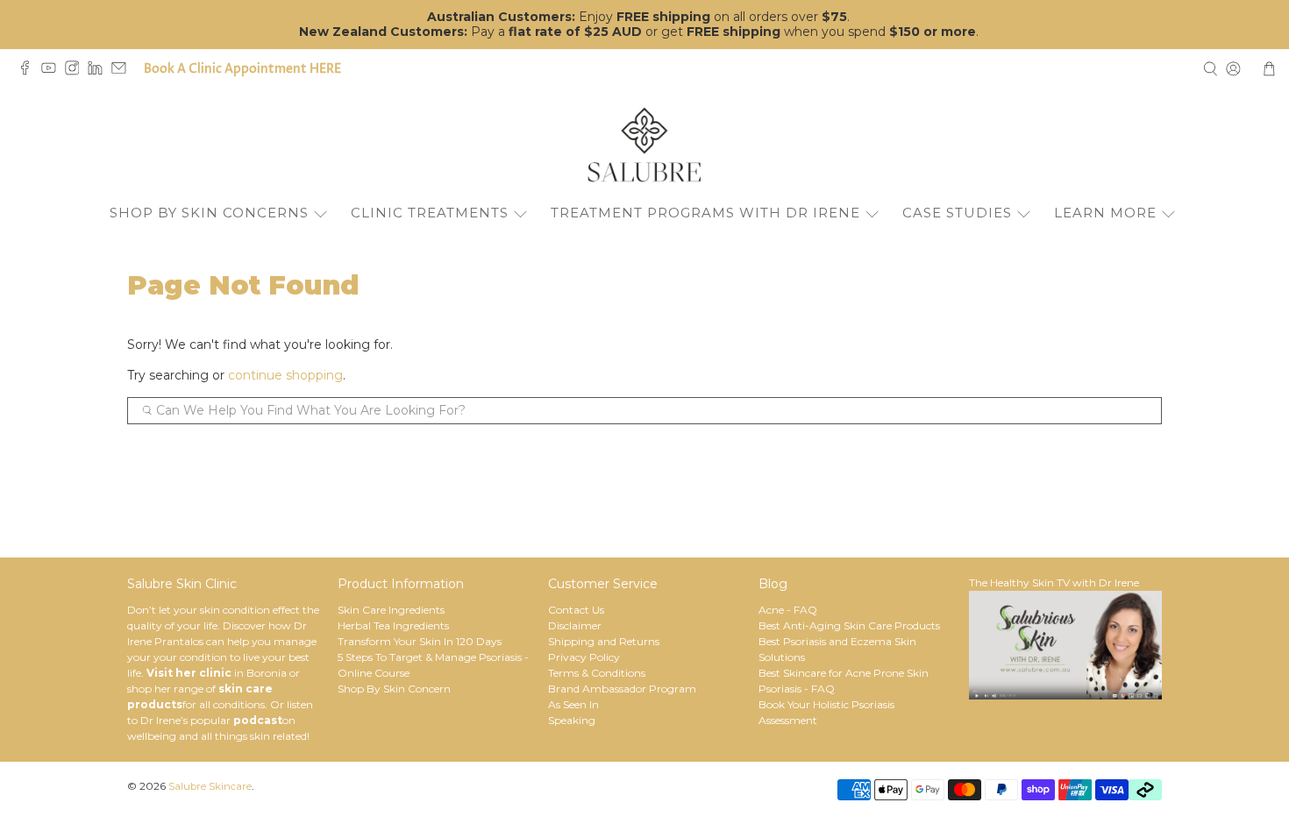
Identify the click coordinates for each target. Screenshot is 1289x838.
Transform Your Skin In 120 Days (420, 641)
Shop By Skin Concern (394, 688)
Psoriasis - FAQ (796, 688)
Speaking (571, 720)
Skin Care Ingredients (391, 609)
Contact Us (576, 609)
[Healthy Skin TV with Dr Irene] (1065, 695)
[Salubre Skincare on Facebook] (29, 71)
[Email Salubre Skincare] (123, 71)
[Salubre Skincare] (644, 145)
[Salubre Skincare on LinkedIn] (99, 71)
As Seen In (573, 704)
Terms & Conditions (596, 672)
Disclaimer (575, 625)
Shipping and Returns (603, 641)
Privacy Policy (584, 657)
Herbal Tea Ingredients (393, 625)
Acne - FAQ (787, 609)
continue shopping (285, 375)
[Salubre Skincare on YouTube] (53, 71)
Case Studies (957, 212)
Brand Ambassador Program (622, 688)
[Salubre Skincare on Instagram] (77, 71)
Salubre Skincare (210, 786)
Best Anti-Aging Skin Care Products (849, 625)
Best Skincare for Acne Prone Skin (843, 672)
